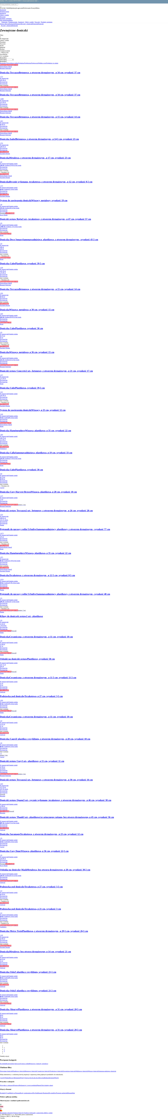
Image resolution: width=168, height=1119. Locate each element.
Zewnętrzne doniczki (69, 1071)
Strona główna (4, 24)
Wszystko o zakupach (6, 1085)
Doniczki (41, 24)
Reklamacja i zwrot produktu (28, 1085)
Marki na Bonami (14, 1093)
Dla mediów (52, 1093)
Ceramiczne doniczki (43, 1071)
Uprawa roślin (24, 1064)
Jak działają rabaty (47, 1085)
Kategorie (12, 24)
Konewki (9, 1064)
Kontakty (3, 1093)
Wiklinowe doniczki (82, 1071)
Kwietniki (3, 1064)
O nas (7, 1093)
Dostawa (16, 1085)
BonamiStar (71, 1093)
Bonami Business (43, 1093)
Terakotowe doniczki (56, 1071)
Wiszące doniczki (93, 1071)
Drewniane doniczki (6, 1071)
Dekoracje (18, 24)
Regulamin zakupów (6, 1113)
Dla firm (35, 1093)
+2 (1, 753)
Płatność (39, 1085)
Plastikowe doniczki (18, 1071)
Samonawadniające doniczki (107, 1071)
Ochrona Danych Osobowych (22, 1113)
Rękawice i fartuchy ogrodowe (38, 1064)
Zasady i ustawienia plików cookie (41, 1113)
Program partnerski (62, 1093)
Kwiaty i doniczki (26, 24)
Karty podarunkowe (26, 1093)
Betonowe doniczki (31, 1071)
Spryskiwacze (16, 1064)
